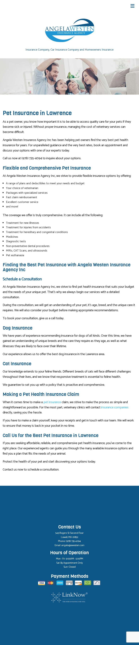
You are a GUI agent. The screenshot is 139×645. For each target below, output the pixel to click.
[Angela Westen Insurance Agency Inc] (69, 30)
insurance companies (115, 407)
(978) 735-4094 (73, 541)
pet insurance (52, 402)
